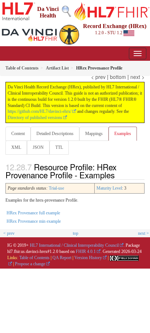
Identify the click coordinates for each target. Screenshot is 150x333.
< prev (98, 76)
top (75, 233)
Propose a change (30, 263)
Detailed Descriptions (55, 133)
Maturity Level (109, 188)
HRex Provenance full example (33, 212)
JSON (38, 147)
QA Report (61, 257)
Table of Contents (34, 257)
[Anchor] (119, 175)
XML (16, 147)
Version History (88, 257)
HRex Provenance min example (34, 221)
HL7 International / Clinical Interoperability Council (74, 245)
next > (137, 76)
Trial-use (56, 188)
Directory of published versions (35, 117)
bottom (118, 76)
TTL (59, 147)
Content (18, 133)
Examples (122, 133)
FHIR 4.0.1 (86, 251)
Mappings (94, 133)
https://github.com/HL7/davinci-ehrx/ (39, 111)
